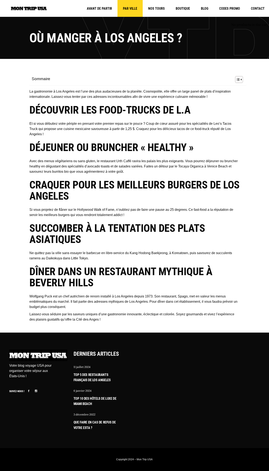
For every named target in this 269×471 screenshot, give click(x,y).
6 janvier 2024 (82, 391)
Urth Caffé (123, 161)
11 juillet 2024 (82, 367)
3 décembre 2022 (84, 414)
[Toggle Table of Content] (237, 79)
